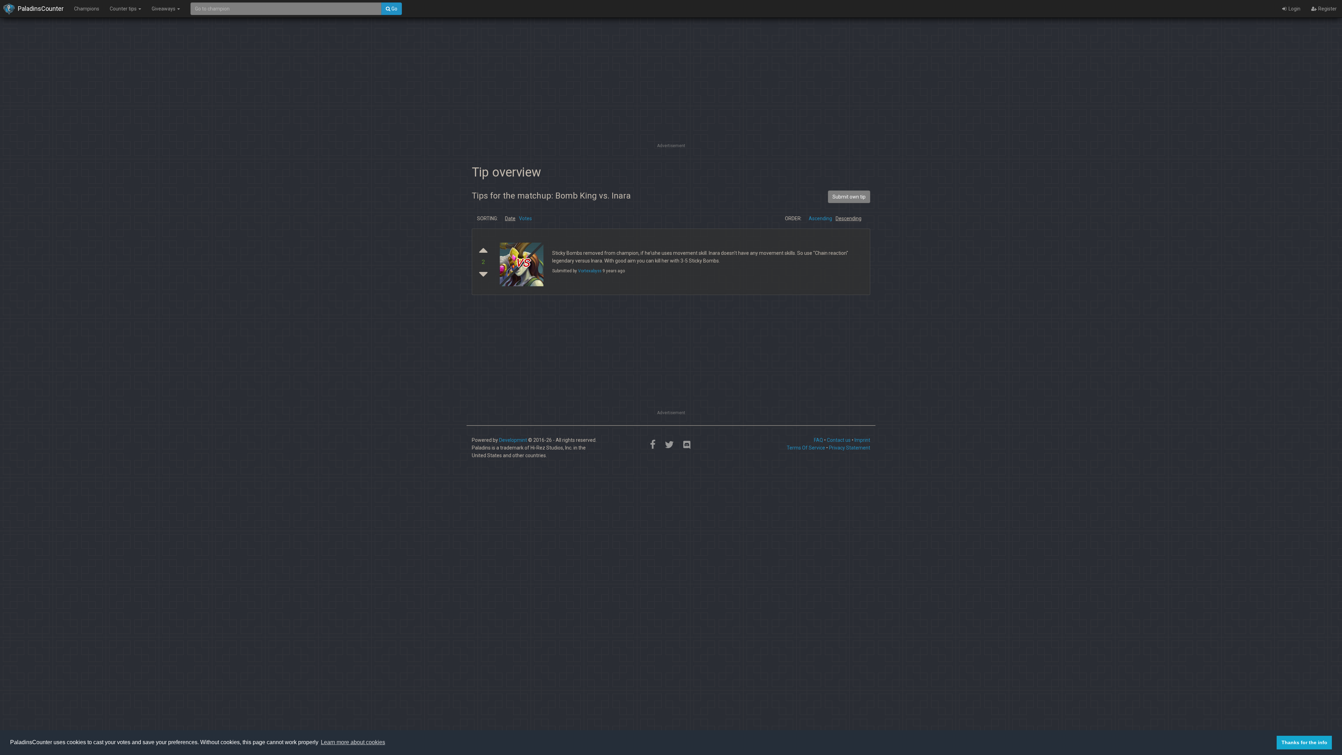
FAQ (818, 440)
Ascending (820, 218)
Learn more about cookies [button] (353, 742)
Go (393, 9)
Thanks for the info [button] (1304, 742)
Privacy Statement (849, 448)
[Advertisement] (671, 93)
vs (522, 262)
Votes (525, 218)
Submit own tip (849, 197)
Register (1327, 9)
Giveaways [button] (164, 9)
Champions (86, 9)
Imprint (862, 440)
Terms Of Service (806, 448)
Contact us (839, 440)
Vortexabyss (589, 270)
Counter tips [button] (124, 9)
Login (1293, 9)
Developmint (513, 440)
